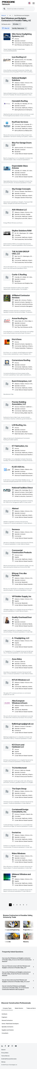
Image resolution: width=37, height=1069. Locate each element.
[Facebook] (5, 1046)
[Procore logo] (8, 2)
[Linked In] (2, 1046)
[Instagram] (12, 1046)
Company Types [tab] (7, 1008)
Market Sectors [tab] (19, 1008)
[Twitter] (8, 1046)
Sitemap (3, 1062)
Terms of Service (5, 1055)
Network (6, 4)
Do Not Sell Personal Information (9, 1058)
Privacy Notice (4, 1052)
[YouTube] (16, 1046)
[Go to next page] (26, 904)
